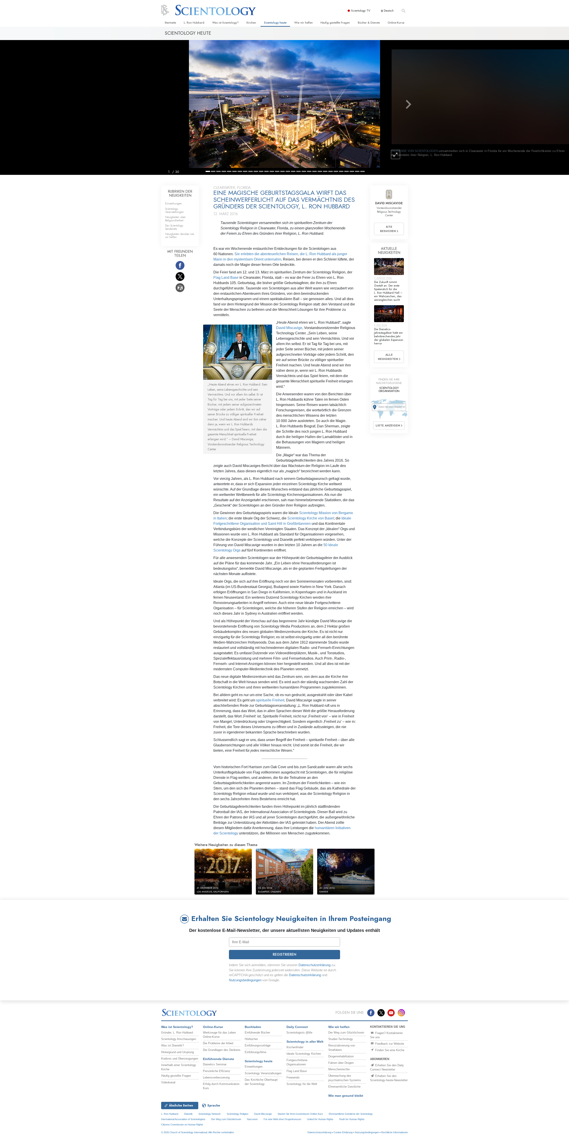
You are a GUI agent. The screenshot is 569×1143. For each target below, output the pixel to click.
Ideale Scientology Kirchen (304, 1053)
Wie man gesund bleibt (345, 1095)
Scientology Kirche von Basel (310, 518)
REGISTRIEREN (284, 954)
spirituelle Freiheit (270, 700)
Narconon (252, 1119)
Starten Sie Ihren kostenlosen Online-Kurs (300, 1114)
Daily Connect (297, 1027)
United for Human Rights (320, 1119)
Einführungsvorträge (257, 1045)
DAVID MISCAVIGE (389, 203)
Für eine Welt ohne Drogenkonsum (282, 1119)
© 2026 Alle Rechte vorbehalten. (197, 1132)
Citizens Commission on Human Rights (182, 1124)
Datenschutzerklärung (315, 965)
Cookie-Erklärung (343, 1132)
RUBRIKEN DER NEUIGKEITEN (180, 193)
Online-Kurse (396, 22)
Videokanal (168, 1082)
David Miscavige (289, 328)
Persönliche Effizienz (216, 1071)
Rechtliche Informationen (394, 1132)
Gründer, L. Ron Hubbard (177, 1032)
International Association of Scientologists (183, 1119)
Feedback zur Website (389, 1043)
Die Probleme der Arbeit (218, 1043)
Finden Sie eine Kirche (389, 1050)
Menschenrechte (339, 1069)
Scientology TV (360, 10)
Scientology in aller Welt (305, 1041)
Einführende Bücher (257, 1032)
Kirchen (251, 22)
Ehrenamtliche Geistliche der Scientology (351, 1114)
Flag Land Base (225, 277)
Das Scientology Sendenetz (174, 227)
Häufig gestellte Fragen (335, 22)
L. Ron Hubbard (194, 22)
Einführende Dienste (218, 1059)
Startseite (170, 22)
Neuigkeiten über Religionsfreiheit (175, 218)
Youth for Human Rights (352, 1119)
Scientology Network (209, 1114)
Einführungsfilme (255, 1052)
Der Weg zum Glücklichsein (346, 1032)
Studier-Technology (340, 1039)
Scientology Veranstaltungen (174, 210)
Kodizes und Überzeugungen (179, 1058)
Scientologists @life (299, 1032)
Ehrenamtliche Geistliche (344, 1086)
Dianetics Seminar (214, 1064)
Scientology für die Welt (302, 1084)
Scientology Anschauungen (178, 1039)
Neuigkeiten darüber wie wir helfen (179, 235)
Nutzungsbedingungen (245, 980)
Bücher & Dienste (369, 22)
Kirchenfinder (295, 1047)
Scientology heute (275, 22)
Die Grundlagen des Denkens (221, 1050)
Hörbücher (251, 1039)
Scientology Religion (237, 1114)
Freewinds (293, 1077)
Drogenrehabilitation (341, 1056)
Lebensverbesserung (216, 1077)
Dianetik (188, 1114)
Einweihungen (173, 203)
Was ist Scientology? (225, 22)
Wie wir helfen (303, 22)
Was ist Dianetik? (172, 1045)
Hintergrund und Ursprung (177, 1052)
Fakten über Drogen (341, 1062)
